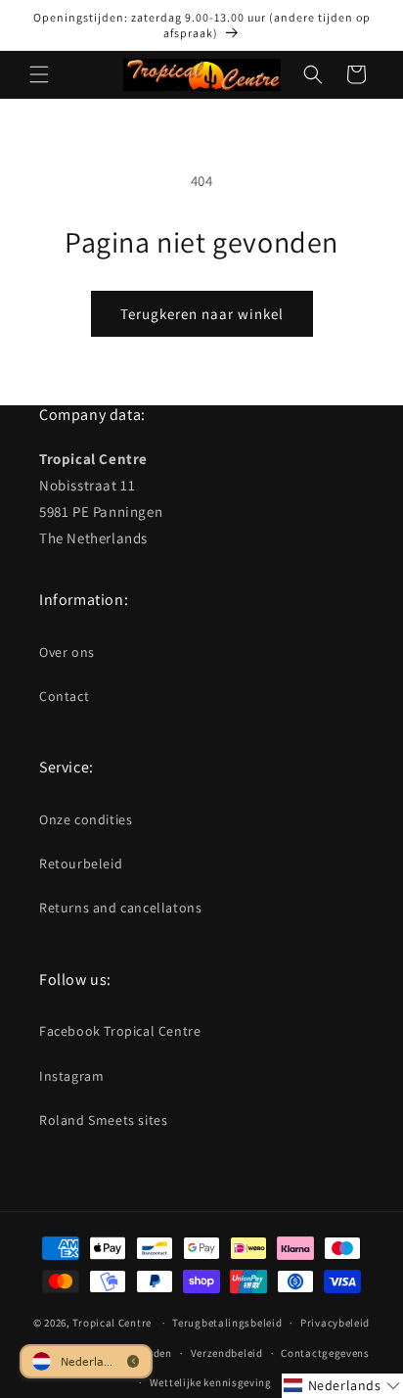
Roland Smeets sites (103, 1120)
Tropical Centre (112, 1322)
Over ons (67, 652)
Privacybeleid (335, 1322)
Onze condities (85, 819)
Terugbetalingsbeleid (227, 1322)
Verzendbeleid (227, 1353)
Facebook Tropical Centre (120, 1031)
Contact (64, 696)
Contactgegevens (325, 1353)
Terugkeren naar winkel (202, 313)
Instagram (71, 1076)
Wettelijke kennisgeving (211, 1382)
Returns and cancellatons (120, 907)
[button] (39, 74)
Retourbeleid (80, 863)
